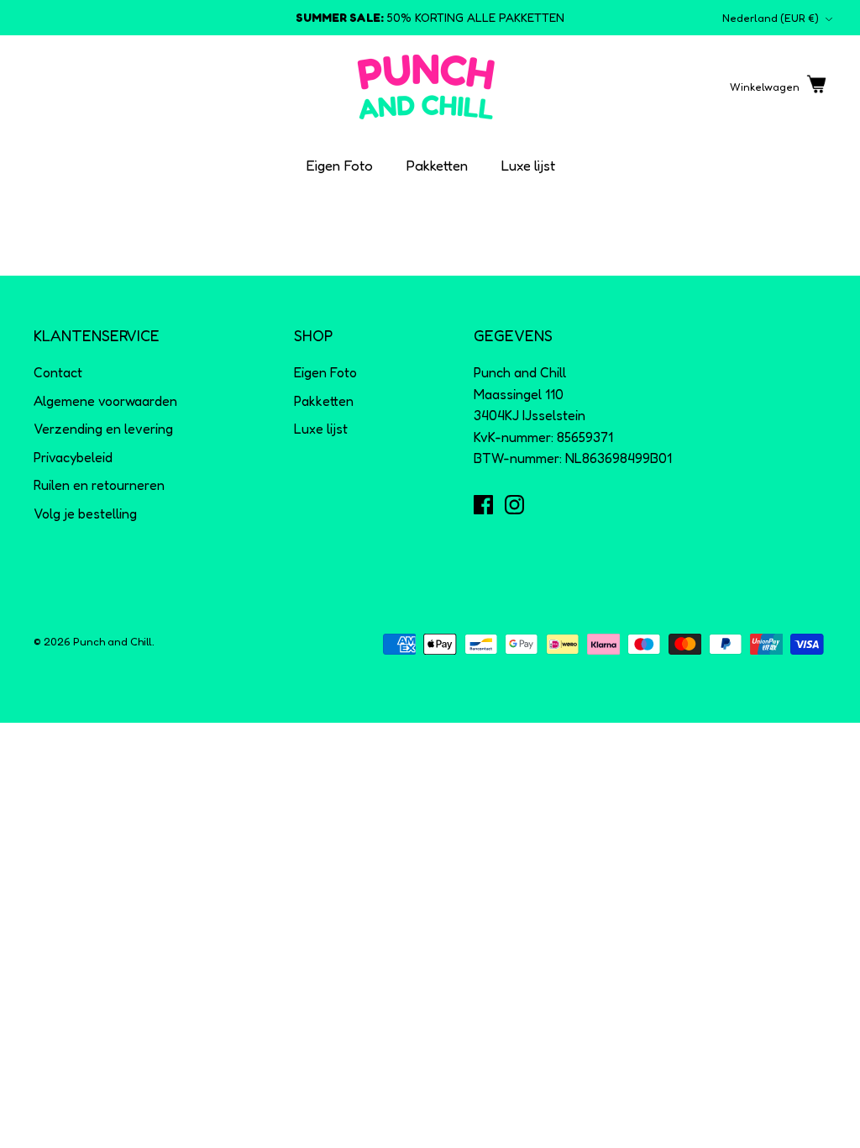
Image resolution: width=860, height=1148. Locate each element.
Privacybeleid (73, 457)
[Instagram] (514, 504)
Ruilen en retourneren (99, 485)
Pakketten (437, 165)
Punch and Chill (112, 641)
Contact (58, 372)
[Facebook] (483, 504)
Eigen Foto (339, 165)
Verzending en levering (103, 428)
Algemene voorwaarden (105, 400)
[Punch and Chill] (426, 87)
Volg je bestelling (85, 513)
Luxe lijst (528, 165)
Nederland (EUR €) (770, 17)
